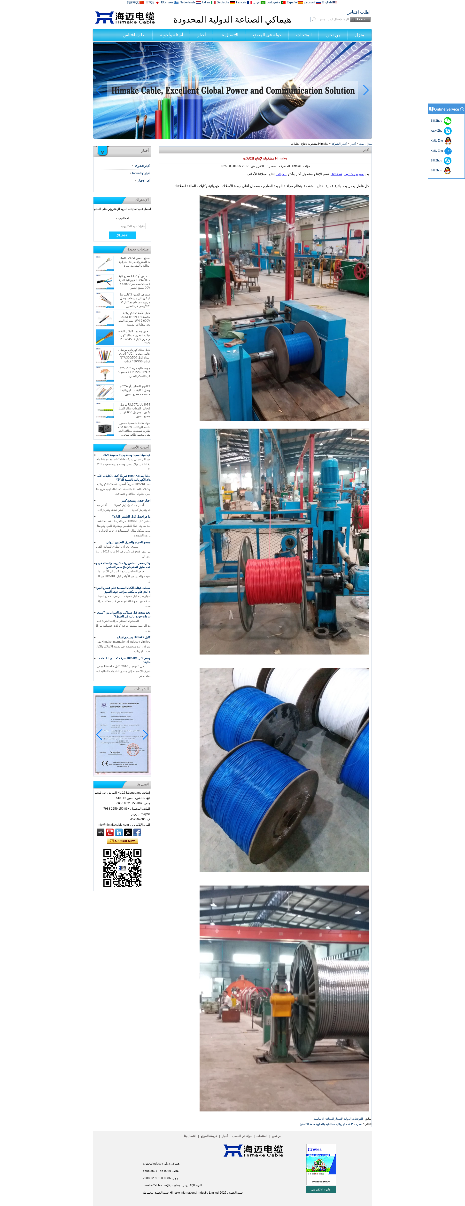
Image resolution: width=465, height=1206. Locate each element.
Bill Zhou (437, 160)
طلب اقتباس (134, 34)
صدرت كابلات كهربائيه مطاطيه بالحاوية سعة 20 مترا (331, 1124)
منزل (359, 34)
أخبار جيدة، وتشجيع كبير (136, 500)
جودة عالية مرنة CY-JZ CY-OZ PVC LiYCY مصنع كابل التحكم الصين (134, 372)
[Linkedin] (119, 832)
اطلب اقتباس (359, 12)
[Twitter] (128, 832)
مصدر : (271, 166)
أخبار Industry (141, 173)
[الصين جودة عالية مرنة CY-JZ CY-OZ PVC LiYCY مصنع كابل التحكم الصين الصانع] (105, 374)
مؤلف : (305, 166)
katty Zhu (437, 130)
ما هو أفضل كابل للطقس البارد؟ (131, 516)
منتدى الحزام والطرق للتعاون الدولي (128, 542)
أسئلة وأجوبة (171, 34)
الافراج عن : (256, 166)
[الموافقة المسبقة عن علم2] (232, 137)
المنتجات (304, 34)
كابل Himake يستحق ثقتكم (133, 637)
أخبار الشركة (339, 143)
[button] (238, 135)
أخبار (201, 34)
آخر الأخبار (144, 180)
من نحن (333, 34)
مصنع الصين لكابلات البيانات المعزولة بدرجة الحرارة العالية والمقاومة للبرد (134, 261)
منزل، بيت (365, 143)
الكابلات (281, 174)
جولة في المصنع (267, 34)
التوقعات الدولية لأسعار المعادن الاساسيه (338, 1118)
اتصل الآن (122, 841)
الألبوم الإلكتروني (321, 1189)
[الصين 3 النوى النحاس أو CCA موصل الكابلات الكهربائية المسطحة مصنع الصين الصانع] (105, 392)
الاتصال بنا (229, 34)
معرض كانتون (354, 174)
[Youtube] (110, 832)
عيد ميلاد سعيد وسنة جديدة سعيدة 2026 (126, 455)
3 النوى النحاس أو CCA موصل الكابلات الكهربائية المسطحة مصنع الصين (134, 390)
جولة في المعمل (242, 1136)
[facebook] (137, 832)
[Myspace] (100, 832)
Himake (336, 174)
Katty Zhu (437, 140)
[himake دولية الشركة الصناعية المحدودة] (125, 22)
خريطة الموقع (209, 1136)
